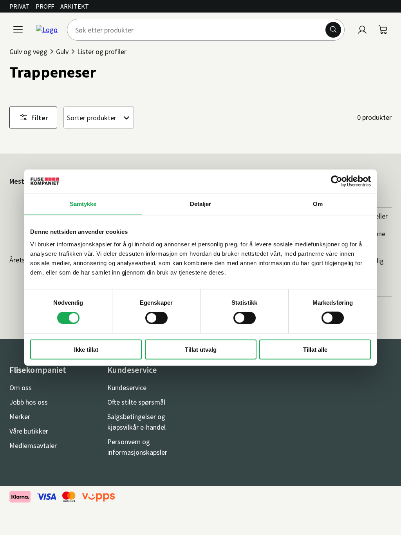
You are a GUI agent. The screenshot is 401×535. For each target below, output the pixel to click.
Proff (45, 6)
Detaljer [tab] (200, 204)
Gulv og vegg (28, 51)
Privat (19, 6)
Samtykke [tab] (83, 204)
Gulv (62, 51)
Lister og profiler (101, 51)
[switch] (156, 318)
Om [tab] (318, 204)
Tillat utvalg (201, 349)
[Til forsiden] (47, 29)
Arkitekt (74, 6)
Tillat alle (315, 349)
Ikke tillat (86, 349)
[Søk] (333, 30)
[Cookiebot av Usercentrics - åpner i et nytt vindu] (336, 181)
